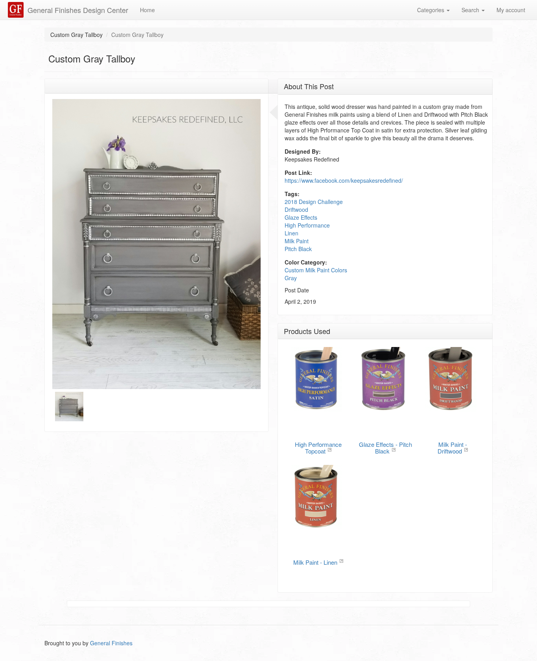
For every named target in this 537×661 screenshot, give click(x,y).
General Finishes (111, 643)
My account (511, 10)
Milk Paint (297, 241)
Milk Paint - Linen (315, 562)
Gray (291, 278)
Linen (291, 233)
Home (147, 10)
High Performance (307, 225)
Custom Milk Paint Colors (316, 270)
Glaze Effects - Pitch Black (385, 447)
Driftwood (296, 209)
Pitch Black (298, 249)
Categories (431, 10)
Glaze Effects (301, 217)
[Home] (17, 10)
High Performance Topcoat (318, 447)
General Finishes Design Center (78, 10)
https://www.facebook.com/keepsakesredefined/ (344, 180)
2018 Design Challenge (314, 202)
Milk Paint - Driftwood (452, 447)
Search (471, 10)
